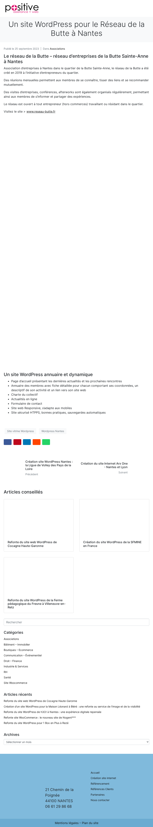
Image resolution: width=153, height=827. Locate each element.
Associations (57, 48)
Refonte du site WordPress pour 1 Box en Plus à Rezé (36, 722)
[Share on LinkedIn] (27, 442)
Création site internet (103, 778)
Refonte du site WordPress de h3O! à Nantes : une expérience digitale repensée (52, 711)
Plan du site (90, 823)
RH (5, 672)
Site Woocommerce (15, 682)
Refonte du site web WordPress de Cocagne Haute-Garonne (40, 700)
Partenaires (97, 794)
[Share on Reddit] (36, 442)
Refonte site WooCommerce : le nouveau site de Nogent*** (40, 717)
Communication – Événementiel (23, 655)
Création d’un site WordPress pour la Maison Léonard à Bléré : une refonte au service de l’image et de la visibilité (72, 706)
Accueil (95, 772)
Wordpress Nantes (52, 431)
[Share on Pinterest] (17, 442)
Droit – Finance (13, 660)
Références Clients (102, 789)
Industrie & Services (16, 666)
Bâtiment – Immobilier (17, 644)
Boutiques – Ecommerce (18, 649)
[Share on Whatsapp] (46, 442)
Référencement (100, 783)
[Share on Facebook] (8, 442)
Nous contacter (100, 800)
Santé (7, 677)
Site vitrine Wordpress (20, 431)
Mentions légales (67, 823)
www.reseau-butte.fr (40, 111)
